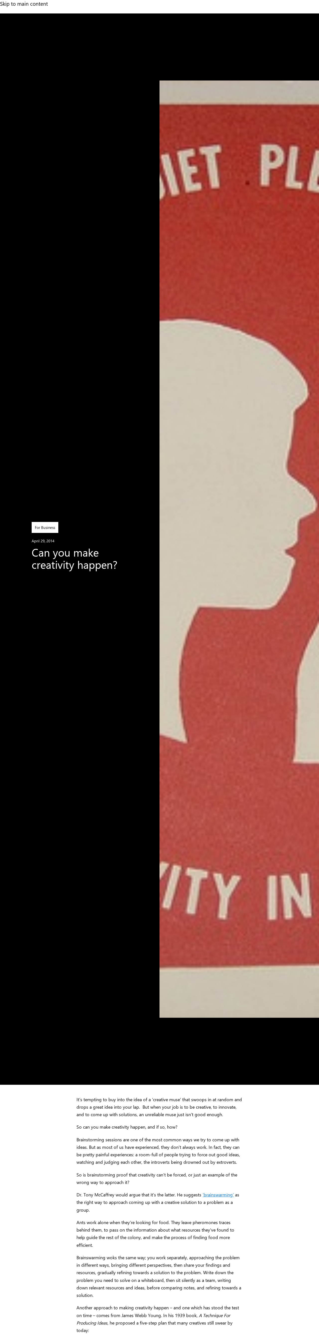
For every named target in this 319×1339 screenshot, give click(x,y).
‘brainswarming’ (218, 1194)
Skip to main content (24, 3)
